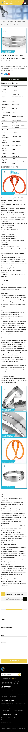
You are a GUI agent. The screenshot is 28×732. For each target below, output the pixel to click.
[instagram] (15, 682)
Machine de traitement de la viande (7, 706)
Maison (4, 21)
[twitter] (8, 682)
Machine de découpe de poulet (7, 704)
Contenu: (3, 642)
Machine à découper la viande (6, 708)
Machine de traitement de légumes (20, 704)
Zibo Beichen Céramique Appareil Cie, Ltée (7, 720)
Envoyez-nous (15, 79)
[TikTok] (18, 682)
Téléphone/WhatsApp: (7, 627)
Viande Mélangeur (18, 710)
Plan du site (4, 696)
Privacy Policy (13, 696)
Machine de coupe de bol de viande (20, 708)
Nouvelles (3, 694)
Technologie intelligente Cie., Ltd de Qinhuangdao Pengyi (7, 718)
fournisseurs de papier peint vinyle (19, 720)
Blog (11, 694)
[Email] (19, 674)
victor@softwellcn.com (14, 730)
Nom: (3, 612)
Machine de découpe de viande (20, 706)
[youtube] (11, 682)
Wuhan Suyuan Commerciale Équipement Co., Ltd (20, 718)
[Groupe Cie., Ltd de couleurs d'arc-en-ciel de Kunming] (9, 669)
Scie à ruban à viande (19, 21)
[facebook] (2, 682)
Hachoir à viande (5, 710)
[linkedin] (5, 682)
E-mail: (3, 619)
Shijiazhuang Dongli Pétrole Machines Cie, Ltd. (7, 722)
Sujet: (3, 635)
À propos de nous (13, 691)
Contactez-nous (22, 694)
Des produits (10, 21)
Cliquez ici (13, 678)
